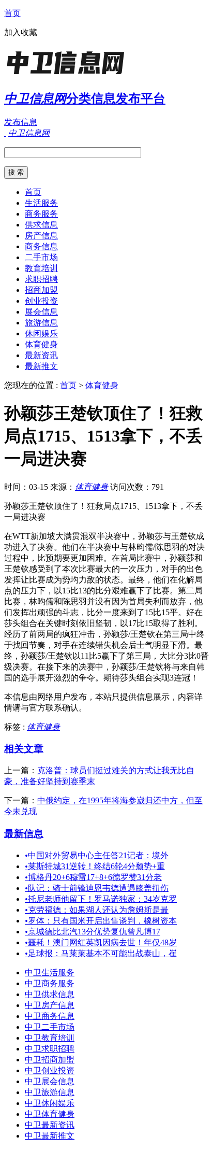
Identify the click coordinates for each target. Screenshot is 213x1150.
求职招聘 (41, 279)
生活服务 (41, 202)
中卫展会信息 (49, 1081)
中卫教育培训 (49, 1037)
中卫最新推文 (49, 1135)
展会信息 (41, 311)
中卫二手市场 (49, 1027)
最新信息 (23, 833)
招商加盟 (41, 290)
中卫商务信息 (49, 1016)
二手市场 (41, 257)
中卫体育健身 (49, 1114)
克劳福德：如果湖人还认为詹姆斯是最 (97, 909)
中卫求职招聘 (49, 1048)
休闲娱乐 (41, 333)
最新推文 (41, 366)
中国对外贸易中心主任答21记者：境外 (97, 855)
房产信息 (41, 235)
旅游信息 (41, 322)
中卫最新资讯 (49, 1124)
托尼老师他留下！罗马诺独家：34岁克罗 (101, 899)
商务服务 (41, 213)
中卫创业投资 (49, 1070)
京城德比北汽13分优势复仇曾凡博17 (92, 931)
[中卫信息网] (68, 74)
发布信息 (20, 122)
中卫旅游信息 (49, 1092)
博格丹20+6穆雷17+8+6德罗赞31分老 (93, 877)
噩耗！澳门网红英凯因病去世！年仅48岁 (101, 942)
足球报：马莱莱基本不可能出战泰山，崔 (101, 953)
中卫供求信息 (49, 994)
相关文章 (23, 748)
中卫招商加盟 (49, 1059)
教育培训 (41, 268)
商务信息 (41, 246)
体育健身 (41, 344)
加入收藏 (20, 32)
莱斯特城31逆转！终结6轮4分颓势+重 (95, 866)
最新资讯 (41, 355)
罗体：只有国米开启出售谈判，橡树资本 (101, 920)
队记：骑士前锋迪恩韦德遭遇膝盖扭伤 (97, 888)
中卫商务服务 (49, 983)
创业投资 (41, 300)
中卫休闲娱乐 (49, 1103)
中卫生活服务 (49, 972)
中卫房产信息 (49, 1005)
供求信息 (41, 224)
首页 (12, 13)
